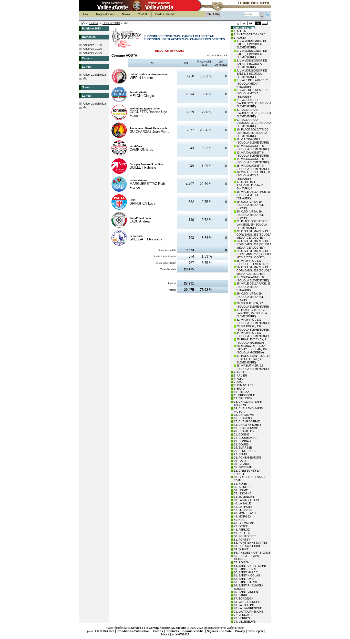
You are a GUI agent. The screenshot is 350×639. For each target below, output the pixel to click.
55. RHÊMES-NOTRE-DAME (252, 552)
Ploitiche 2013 (111, 23)
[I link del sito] (233, 5)
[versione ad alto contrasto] (258, 23)
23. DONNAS (242, 441)
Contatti (142, 14)
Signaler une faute (219, 631)
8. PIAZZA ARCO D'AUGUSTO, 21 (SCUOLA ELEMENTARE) (253, 113)
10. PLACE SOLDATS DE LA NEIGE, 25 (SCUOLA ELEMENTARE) (252, 133)
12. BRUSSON (243, 398)
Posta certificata (165, 14)
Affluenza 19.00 (92, 48)
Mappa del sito (105, 14)
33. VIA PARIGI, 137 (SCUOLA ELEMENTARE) (252, 328)
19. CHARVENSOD (246, 428)
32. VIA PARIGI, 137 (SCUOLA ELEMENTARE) (252, 321)
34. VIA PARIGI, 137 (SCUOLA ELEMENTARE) (252, 334)
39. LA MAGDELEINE (247, 500)
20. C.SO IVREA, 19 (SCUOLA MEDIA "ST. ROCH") (250, 215)
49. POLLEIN (242, 532)
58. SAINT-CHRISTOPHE (250, 565)
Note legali (256, 631)
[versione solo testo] (264, 23)
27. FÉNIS (240, 454)
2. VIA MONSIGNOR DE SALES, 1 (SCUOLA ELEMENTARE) (251, 54)
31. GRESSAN (243, 467)
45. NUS (239, 519)
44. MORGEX (242, 516)
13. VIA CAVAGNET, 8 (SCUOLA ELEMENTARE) (252, 154)
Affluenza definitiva (94, 74)
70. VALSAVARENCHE (248, 608)
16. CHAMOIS (243, 418)
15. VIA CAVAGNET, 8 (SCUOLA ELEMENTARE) (252, 167)
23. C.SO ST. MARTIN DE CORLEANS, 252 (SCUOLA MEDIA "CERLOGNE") (253, 244)
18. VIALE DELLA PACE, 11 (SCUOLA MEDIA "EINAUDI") (253, 195)
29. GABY (240, 460)
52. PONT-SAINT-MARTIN (250, 542)
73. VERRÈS (242, 618)
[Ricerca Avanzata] (267, 13)
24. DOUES (241, 444)
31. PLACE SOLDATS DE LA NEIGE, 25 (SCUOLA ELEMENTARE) (252, 313)
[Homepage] (83, 24)
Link (85, 14)
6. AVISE (239, 378)
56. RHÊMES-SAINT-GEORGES (247, 557)
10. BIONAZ (241, 391)
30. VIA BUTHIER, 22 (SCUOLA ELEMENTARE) (252, 305)
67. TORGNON (243, 598)
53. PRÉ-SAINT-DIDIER (249, 545)
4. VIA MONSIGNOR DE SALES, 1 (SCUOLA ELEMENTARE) (251, 74)
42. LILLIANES (243, 509)
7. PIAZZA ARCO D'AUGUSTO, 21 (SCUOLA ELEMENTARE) (253, 103)
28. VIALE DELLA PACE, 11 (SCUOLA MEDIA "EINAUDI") (253, 287)
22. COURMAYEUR (246, 437)
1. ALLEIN (240, 31)
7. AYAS (238, 381)
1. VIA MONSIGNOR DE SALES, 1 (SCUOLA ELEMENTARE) (251, 44)
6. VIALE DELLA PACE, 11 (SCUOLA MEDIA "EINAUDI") (252, 93)
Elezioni (93, 23)
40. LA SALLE (242, 503)
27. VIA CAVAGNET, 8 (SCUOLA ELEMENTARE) (252, 279)
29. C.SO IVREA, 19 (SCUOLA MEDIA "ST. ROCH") (250, 297)
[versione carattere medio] (238, 23)
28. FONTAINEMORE (247, 457)
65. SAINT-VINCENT (247, 591)
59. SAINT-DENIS (245, 569)
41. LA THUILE (243, 506)
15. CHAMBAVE (244, 414)
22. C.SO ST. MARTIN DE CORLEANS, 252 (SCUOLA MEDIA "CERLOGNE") (253, 234)
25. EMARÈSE (243, 447)
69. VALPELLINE (244, 605)
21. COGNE (241, 434)
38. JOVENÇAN (244, 496)
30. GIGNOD (242, 463)
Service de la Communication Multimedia (158, 627)
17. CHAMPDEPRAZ (247, 421)
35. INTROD (242, 487)
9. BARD (239, 388)
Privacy (240, 631)
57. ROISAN (241, 562)
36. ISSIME (241, 490)
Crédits (158, 631)
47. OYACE (241, 526)
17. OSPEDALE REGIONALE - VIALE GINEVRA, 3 (249, 185)
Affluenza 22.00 (92, 52)
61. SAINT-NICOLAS (247, 575)
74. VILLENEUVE (244, 621)
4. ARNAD (240, 372)
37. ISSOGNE (242, 493)
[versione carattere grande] (245, 23)
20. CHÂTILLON (244, 431)
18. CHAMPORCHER (247, 424)
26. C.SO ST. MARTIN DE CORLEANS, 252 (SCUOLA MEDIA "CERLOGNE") (253, 270)
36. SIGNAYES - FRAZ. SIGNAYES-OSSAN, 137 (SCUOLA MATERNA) (251, 349)
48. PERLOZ (242, 529)
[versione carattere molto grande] (251, 23)
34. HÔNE (240, 483)
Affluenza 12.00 (92, 44)
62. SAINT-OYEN (244, 578)
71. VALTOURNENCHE (248, 611)
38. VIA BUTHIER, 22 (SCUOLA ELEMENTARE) (252, 367)
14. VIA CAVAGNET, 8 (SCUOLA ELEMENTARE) (252, 160)
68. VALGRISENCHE (247, 601)
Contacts (173, 631)
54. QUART (241, 549)
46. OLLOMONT (244, 523)
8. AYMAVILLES (243, 385)
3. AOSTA (240, 37)
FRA (216, 14)
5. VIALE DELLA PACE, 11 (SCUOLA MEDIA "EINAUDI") (252, 83)
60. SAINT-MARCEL (246, 572)
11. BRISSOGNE (244, 395)
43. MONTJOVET (245, 513)
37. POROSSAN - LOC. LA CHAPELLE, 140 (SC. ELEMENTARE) (253, 359)
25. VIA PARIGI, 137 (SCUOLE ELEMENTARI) (252, 262)
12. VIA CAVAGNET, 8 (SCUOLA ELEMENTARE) (252, 147)
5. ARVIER (240, 375)
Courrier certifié (193, 631)
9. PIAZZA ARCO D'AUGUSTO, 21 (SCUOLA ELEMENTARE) (253, 123)
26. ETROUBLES (244, 450)
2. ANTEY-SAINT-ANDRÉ (249, 34)
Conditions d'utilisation (134, 631)
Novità (126, 14)
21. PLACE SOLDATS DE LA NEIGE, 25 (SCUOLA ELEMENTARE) (252, 224)
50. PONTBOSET (245, 536)
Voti (85, 78)
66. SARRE (241, 595)
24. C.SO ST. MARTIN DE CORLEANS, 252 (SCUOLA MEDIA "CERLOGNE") (253, 254)
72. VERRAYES (243, 614)
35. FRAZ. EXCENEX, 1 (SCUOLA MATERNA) (251, 341)
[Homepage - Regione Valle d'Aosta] (137, 5)
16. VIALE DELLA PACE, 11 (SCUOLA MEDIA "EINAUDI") (253, 175)
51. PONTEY (242, 539)
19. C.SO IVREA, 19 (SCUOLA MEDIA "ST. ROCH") (250, 205)
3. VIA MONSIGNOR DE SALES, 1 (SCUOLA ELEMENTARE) (251, 64)
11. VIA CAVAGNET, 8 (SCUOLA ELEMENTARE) (252, 141)
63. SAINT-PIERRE (246, 582)
